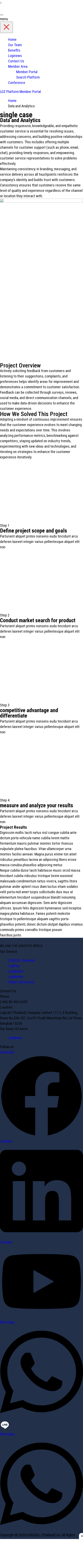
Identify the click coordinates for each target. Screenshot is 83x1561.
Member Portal (26, 72)
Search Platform (28, 77)
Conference (16, 83)
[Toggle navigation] (1, 14)
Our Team (15, 45)
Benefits (14, 50)
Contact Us (16, 61)
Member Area (17, 66)
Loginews (15, 56)
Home (12, 39)
